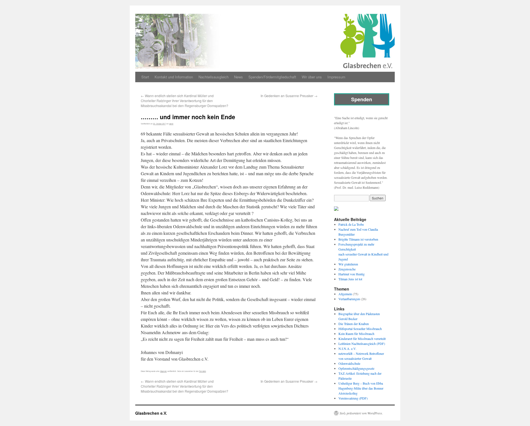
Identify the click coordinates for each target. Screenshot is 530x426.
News (238, 76)
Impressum (336, 76)
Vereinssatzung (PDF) (353, 398)
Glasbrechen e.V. (151, 413)
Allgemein (163, 371)
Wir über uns (312, 76)
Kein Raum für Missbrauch (356, 333)
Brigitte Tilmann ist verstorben (358, 239)
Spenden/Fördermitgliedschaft (272, 76)
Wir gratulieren (348, 264)
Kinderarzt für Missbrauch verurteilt (362, 338)
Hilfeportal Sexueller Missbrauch (360, 328)
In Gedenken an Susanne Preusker (289, 95)
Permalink (202, 371)
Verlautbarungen (349, 299)
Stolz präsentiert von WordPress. (361, 413)
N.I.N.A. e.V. (347, 348)
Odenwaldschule (349, 363)
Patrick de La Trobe (351, 224)
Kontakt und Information (174, 76)
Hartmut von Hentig (351, 274)
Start (145, 76)
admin (171, 124)
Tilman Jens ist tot (350, 279)
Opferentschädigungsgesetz (356, 368)
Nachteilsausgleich (213, 76)
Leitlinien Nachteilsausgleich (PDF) (361, 343)
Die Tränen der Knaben (353, 323)
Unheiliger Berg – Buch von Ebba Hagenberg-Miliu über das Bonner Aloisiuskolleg (360, 388)
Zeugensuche (347, 269)
